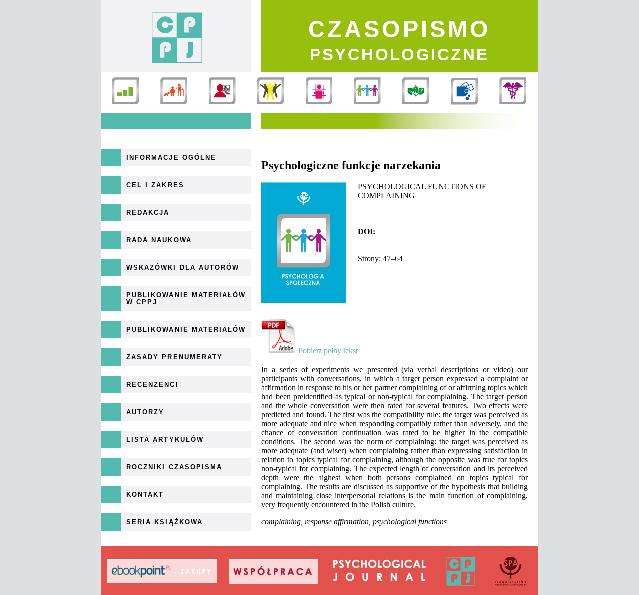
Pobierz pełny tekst (327, 350)
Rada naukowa (159, 240)
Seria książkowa (164, 522)
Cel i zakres (155, 185)
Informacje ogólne (171, 157)
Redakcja (147, 212)
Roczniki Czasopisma (174, 467)
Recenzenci (152, 384)
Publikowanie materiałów (186, 329)
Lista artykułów (165, 439)
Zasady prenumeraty (174, 357)
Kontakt (145, 494)
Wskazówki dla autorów (182, 267)
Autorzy (145, 412)
